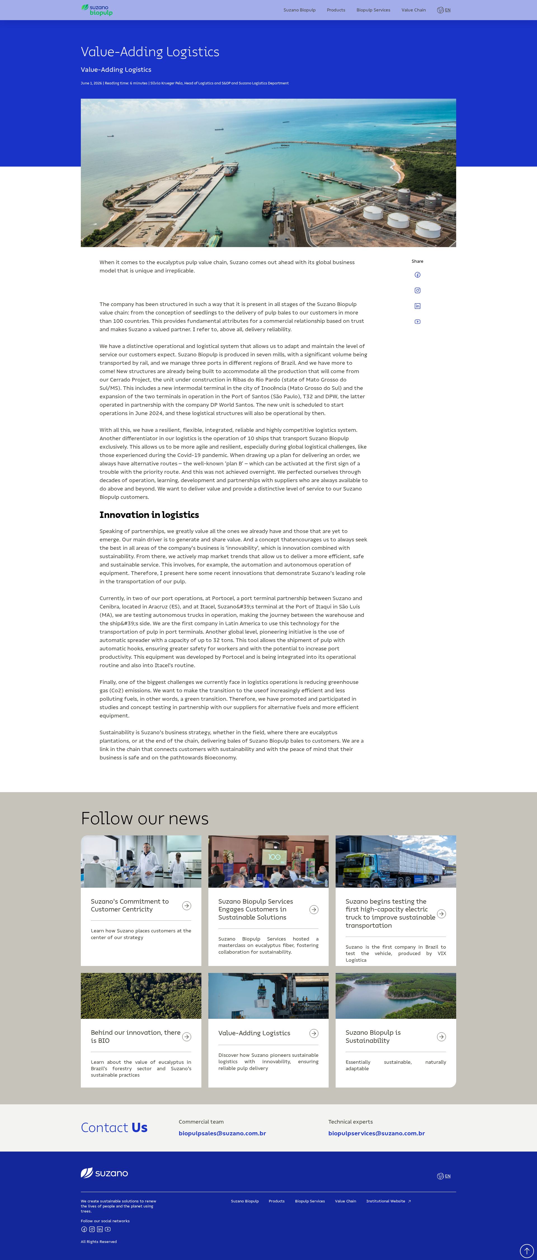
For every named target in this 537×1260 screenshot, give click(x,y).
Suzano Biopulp (300, 10)
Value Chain (414, 10)
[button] (444, 10)
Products (336, 10)
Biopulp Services (373, 10)
